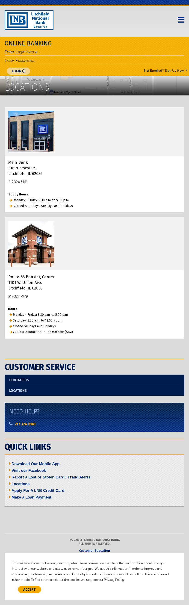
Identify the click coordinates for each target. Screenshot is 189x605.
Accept (29, 589)
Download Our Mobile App (35, 464)
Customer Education (94, 551)
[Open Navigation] (181, 20)
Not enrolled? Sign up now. (164, 70)
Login (17, 71)
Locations (18, 390)
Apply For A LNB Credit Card (38, 490)
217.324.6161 (25, 424)
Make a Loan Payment (31, 497)
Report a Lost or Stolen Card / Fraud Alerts (51, 477)
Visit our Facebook (29, 470)
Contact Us (19, 380)
